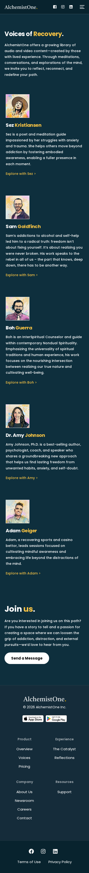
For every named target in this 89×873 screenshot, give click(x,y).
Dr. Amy (25, 435)
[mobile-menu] (82, 7)
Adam (21, 530)
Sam (23, 226)
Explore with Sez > (21, 173)
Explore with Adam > (23, 573)
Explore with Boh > (21, 382)
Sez (23, 125)
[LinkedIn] (71, 6)
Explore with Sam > (22, 275)
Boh (19, 327)
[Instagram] (63, 6)
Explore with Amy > (22, 477)
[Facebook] (55, 6)
